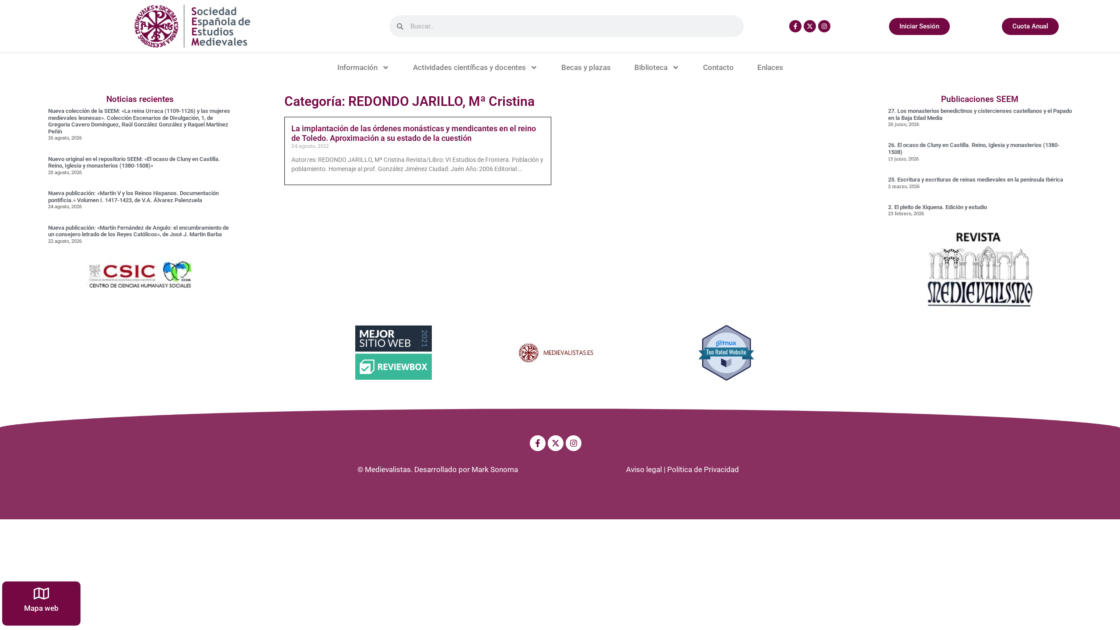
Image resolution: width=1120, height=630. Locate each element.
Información (357, 67)
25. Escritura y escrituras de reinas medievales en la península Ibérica (975, 179)
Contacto (718, 67)
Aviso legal (644, 469)
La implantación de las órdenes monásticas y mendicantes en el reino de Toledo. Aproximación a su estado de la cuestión (413, 133)
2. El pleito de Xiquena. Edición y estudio (937, 207)
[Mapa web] (41, 593)
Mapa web (41, 608)
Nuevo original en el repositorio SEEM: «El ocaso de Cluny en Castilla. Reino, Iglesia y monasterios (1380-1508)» (134, 162)
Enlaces (770, 67)
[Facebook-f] (795, 26)
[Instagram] (824, 26)
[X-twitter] (810, 26)
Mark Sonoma (495, 469)
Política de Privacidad (703, 469)
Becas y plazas (586, 67)
